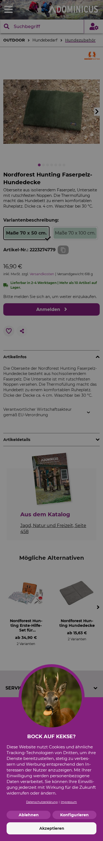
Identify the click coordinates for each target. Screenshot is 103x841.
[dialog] (51, 420)
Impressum (69, 802)
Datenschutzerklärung (42, 802)
